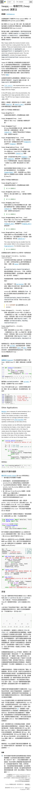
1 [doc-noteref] (18, 708)
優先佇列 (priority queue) (8, 475)
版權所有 (10, 774)
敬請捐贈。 (28, 784)
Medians (4, 411)
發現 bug (27, 787)
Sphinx (23, 789)
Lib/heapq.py (11, 14)
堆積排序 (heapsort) (7, 360)
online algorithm (19, 419)
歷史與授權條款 (26, 781)
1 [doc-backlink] (2, 755)
